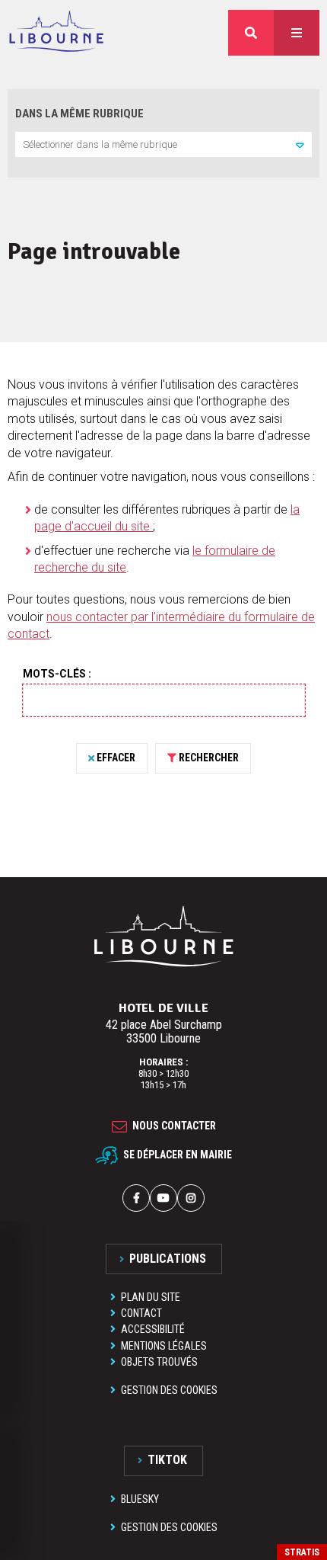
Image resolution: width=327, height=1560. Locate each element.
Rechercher (209, 757)
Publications (167, 1258)
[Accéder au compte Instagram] (191, 1198)
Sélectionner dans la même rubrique (100, 144)
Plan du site (150, 1297)
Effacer (116, 757)
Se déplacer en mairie (177, 1154)
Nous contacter (174, 1126)
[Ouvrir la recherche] (251, 33)
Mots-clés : (57, 674)
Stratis (301, 1552)
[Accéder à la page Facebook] (136, 1198)
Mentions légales (164, 1346)
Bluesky (140, 1499)
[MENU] (296, 33)
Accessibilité (153, 1329)
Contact (141, 1313)
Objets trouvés (159, 1362)
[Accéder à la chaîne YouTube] (163, 1198)
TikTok (167, 1460)
